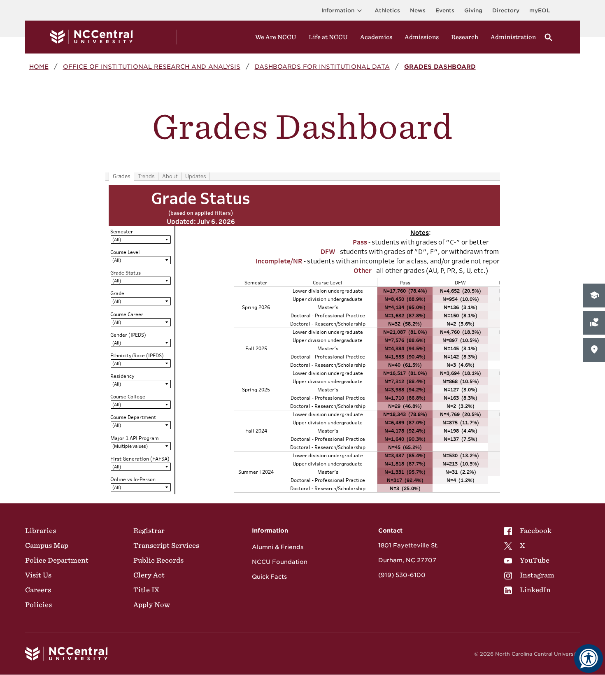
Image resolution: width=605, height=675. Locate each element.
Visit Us (38, 575)
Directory (505, 10)
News (418, 10)
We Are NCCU (275, 37)
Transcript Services (166, 545)
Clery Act (149, 575)
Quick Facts (269, 576)
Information (337, 10)
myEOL (539, 10)
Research (464, 37)
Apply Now (151, 604)
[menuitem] (529, 530)
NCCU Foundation (279, 562)
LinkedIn (535, 590)
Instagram (537, 575)
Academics (376, 37)
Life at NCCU (328, 37)
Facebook (535, 530)
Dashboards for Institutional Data (322, 66)
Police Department (56, 560)
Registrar (149, 530)
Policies (38, 604)
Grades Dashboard (440, 66)
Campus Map (46, 545)
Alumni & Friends (277, 547)
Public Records (158, 560)
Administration (513, 37)
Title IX (146, 590)
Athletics (387, 10)
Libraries (40, 530)
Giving (473, 10)
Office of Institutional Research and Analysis (151, 66)
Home (39, 66)
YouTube (534, 560)
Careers (38, 590)
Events (444, 10)
